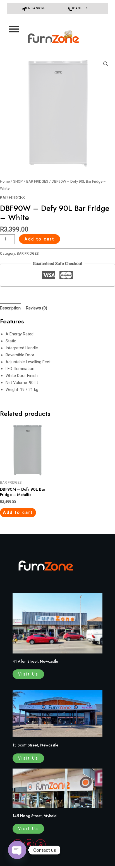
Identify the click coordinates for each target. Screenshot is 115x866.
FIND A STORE (35, 8)
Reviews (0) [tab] (36, 308)
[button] (106, 64)
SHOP (18, 181)
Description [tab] (10, 308)
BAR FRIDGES (37, 181)
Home (5, 181)
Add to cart (39, 239)
